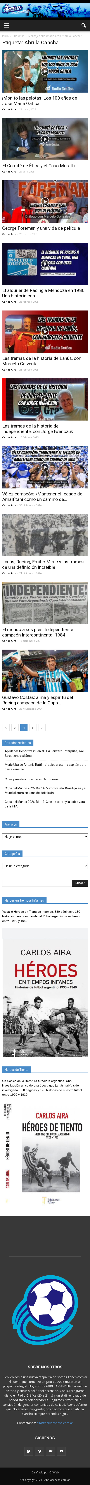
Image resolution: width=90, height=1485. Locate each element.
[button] (84, 25)
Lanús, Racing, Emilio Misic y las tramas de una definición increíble (43, 564)
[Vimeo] (39, 1451)
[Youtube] (61, 1451)
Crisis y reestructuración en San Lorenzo (32, 779)
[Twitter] (28, 1451)
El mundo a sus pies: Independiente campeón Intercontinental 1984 (37, 632)
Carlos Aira (9, 109)
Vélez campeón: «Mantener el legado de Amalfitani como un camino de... (42, 496)
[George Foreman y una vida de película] (45, 201)
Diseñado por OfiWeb (45, 1472)
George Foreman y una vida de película (41, 228)
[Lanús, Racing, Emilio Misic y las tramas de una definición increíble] (45, 535)
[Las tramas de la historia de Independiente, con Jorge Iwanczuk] (45, 399)
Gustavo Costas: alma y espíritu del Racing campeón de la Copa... (37, 700)
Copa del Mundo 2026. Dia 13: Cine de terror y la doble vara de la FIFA (45, 804)
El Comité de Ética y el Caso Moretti (38, 165)
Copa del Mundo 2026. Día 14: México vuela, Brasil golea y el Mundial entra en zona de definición (45, 790)
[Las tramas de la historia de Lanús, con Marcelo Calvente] (45, 331)
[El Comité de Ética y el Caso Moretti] (45, 139)
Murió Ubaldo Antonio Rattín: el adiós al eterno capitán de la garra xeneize (45, 767)
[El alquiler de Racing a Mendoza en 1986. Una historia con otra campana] (45, 264)
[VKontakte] (50, 1451)
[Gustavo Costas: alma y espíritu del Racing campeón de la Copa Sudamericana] (45, 671)
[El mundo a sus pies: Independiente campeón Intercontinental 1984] (45, 603)
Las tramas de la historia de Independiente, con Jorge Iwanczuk (37, 428)
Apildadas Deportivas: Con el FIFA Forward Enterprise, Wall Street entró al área (44, 753)
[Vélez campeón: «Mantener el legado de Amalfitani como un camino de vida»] (45, 467)
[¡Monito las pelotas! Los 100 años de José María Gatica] (45, 71)
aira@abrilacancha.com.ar (55, 1423)
